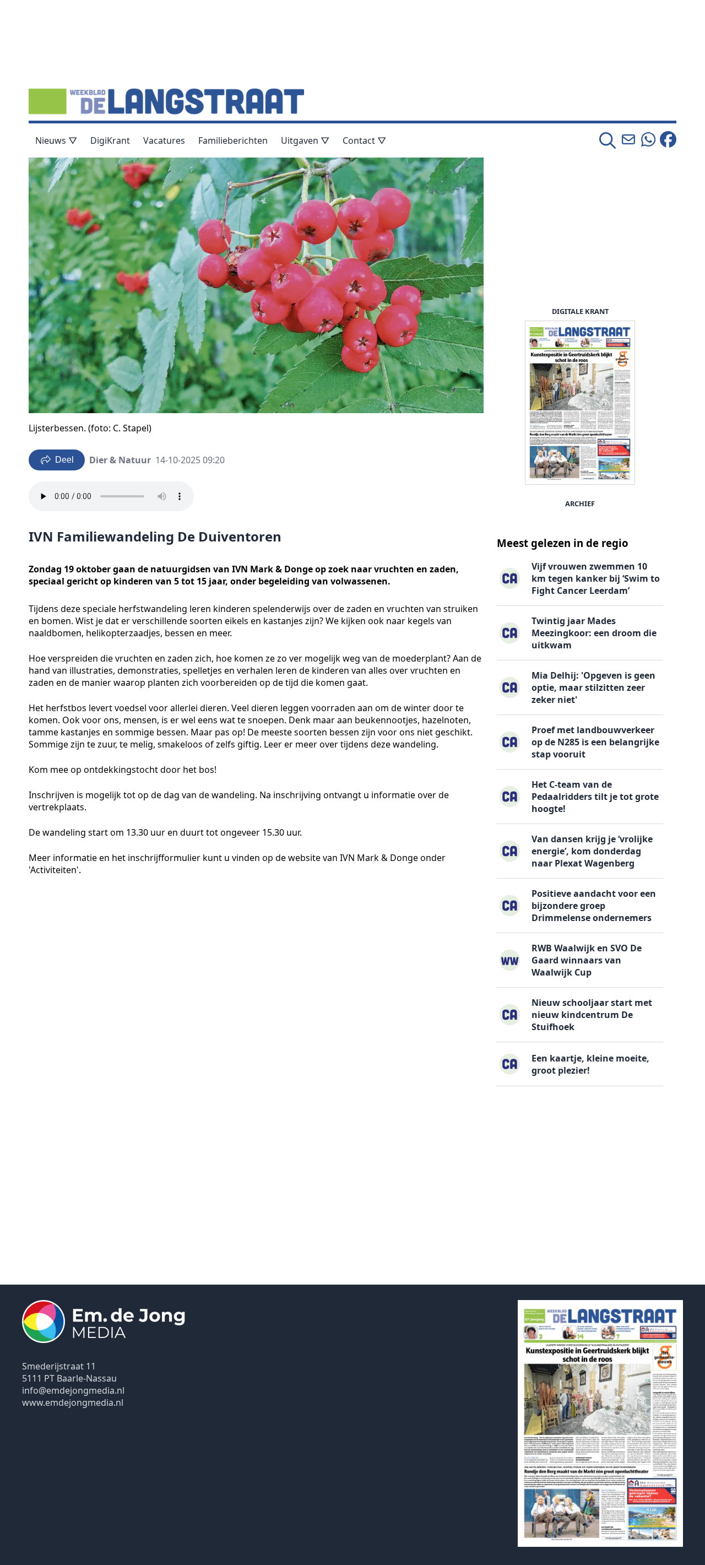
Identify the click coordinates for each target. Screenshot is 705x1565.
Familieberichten (233, 140)
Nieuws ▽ (56, 140)
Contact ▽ (364, 140)
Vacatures (164, 140)
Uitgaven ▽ (305, 140)
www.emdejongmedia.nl (72, 1402)
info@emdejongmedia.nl (73, 1390)
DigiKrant (110, 140)
